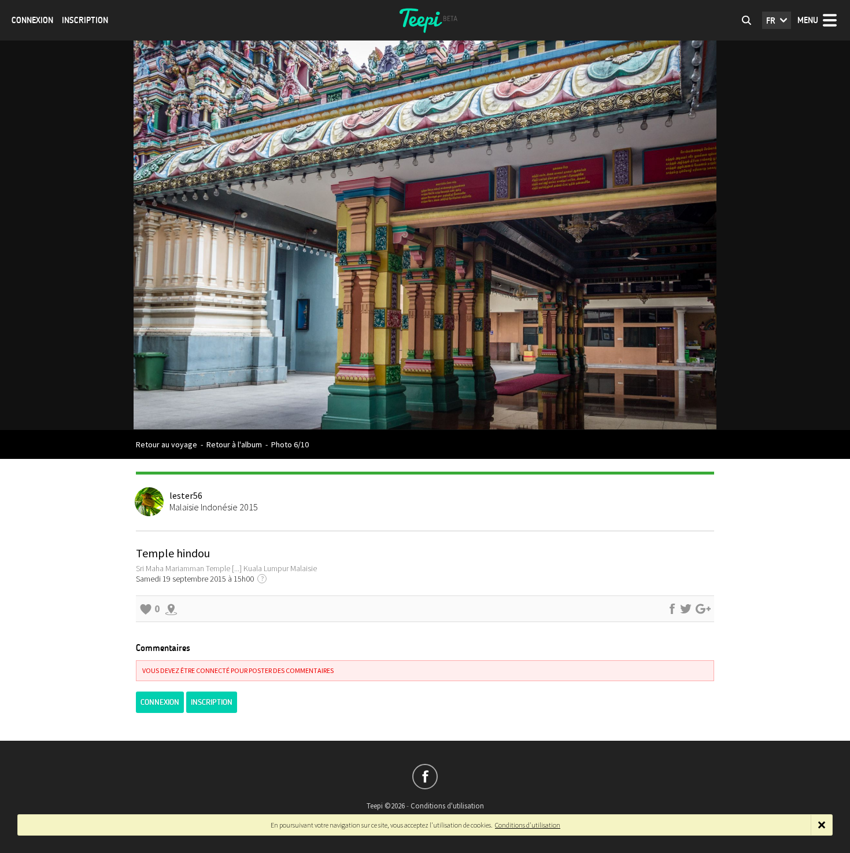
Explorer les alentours (171, 609)
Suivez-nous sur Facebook (425, 776)
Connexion (32, 20)
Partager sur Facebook (672, 609)
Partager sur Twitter (685, 609)
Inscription (85, 20)
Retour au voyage (166, 444)
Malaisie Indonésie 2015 (213, 507)
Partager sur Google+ (703, 609)
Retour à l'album (234, 444)
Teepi (425, 20)
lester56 (185, 495)
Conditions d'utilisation (447, 806)
